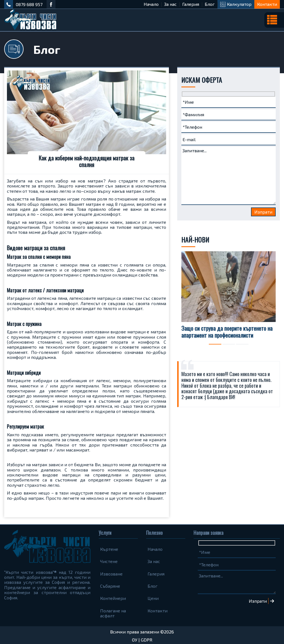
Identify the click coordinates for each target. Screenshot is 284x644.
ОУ (134, 639)
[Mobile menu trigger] (274, 20)
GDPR (146, 639)
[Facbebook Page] (51, 4)
